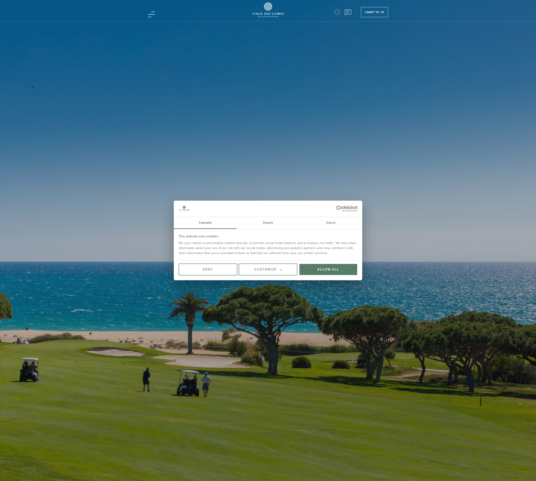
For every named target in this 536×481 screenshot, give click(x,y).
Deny (208, 269)
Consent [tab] (205, 222)
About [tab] (330, 222)
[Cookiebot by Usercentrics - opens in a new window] (339, 209)
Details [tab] (268, 222)
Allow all (328, 269)
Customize (265, 269)
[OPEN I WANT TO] (382, 12)
